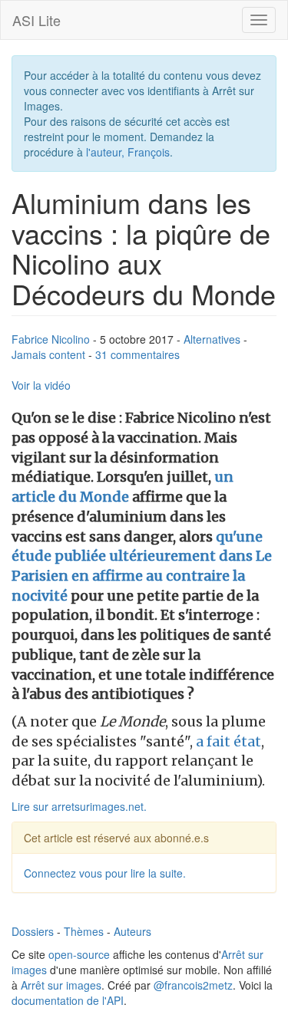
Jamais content (48, 354)
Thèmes (84, 931)
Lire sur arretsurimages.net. (79, 806)
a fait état (228, 741)
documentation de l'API (68, 1000)
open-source (79, 954)
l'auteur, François (128, 152)
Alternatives (212, 339)
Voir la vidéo (41, 385)
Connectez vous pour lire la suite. (105, 873)
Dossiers (33, 931)
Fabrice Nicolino (51, 339)
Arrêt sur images (61, 985)
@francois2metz (193, 985)
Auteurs (132, 931)
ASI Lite (36, 20)
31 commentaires (137, 354)
